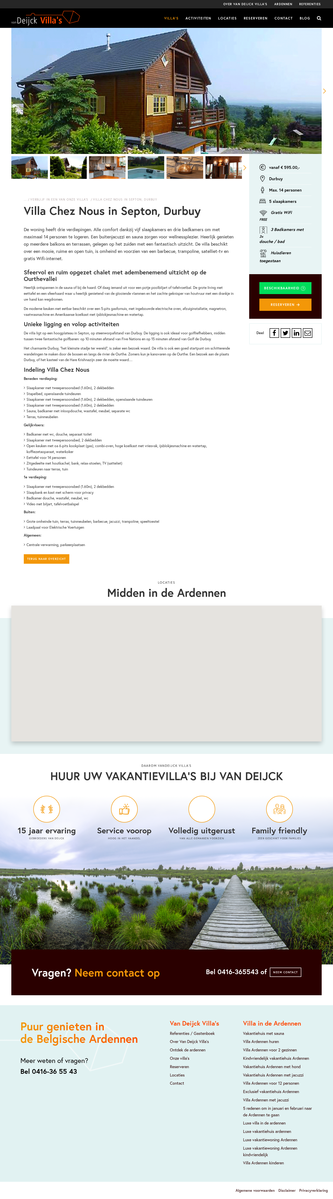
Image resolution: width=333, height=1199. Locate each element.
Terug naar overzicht (46, 559)
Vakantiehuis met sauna (263, 1033)
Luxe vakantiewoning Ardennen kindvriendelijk (270, 1151)
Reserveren (256, 18)
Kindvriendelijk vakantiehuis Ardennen (276, 1058)
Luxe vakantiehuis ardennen (267, 1131)
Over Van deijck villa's (245, 4)
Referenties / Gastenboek (192, 1033)
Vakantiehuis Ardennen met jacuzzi (273, 1075)
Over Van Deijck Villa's (189, 1041)
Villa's (171, 18)
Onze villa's (179, 1058)
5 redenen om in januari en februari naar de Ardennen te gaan (277, 1111)
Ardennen (283, 4)
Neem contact (285, 972)
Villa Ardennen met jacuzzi (266, 1100)
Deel (260, 332)
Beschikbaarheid (282, 288)
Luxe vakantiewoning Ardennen (270, 1139)
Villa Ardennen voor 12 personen (271, 1083)
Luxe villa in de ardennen (264, 1123)
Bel (236, 972)
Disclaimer (287, 1190)
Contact (284, 18)
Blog (305, 18)
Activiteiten (198, 18)
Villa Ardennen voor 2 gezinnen (270, 1050)
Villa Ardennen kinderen (263, 1162)
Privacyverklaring (313, 1190)
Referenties (310, 4)
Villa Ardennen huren (261, 1041)
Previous (11, 90)
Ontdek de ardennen (187, 1050)
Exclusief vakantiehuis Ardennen (271, 1091)
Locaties (227, 18)
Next (321, 90)
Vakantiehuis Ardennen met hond (272, 1066)
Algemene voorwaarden (255, 1190)
